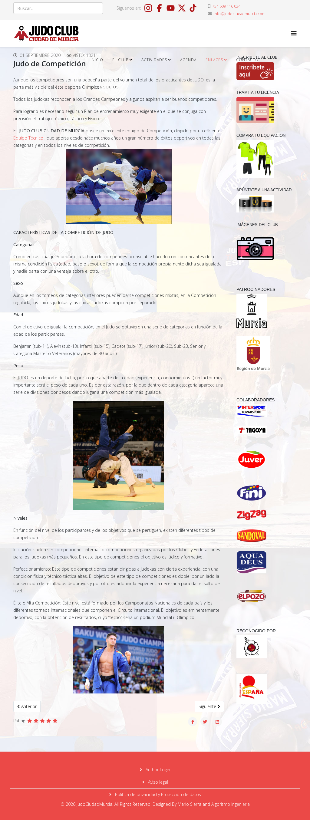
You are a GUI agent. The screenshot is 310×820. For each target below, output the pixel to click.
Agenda (188, 59)
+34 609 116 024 (226, 6)
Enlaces (214, 59)
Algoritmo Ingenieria (230, 804)
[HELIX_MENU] (294, 33)
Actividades (154, 59)
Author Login (157, 769)
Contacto (247, 59)
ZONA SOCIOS (105, 87)
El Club (120, 59)
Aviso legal (157, 782)
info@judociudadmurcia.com (239, 13)
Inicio (97, 59)
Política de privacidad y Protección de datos (157, 794)
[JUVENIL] (264, 459)
